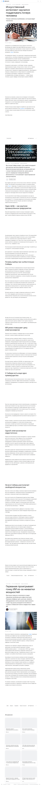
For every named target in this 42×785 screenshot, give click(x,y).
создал (30, 634)
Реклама (8, 784)
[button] (21, 32)
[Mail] (3, 1)
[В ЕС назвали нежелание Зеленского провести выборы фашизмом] (29, 725)
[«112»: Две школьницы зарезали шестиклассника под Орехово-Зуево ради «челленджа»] (29, 742)
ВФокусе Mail (17, 163)
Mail (1, 784)
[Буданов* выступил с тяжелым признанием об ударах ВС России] (12, 774)
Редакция (15, 784)
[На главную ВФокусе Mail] (6, 1)
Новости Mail (18, 4)
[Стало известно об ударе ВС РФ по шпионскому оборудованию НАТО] (12, 758)
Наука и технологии (25, 4)
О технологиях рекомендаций (33, 784)
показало (22, 108)
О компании (5, 784)
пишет (12, 52)
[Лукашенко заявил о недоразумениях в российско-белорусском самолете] (12, 725)
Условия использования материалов (22, 784)
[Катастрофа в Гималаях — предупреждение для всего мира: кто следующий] (29, 758)
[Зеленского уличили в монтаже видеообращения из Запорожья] (12, 742)
